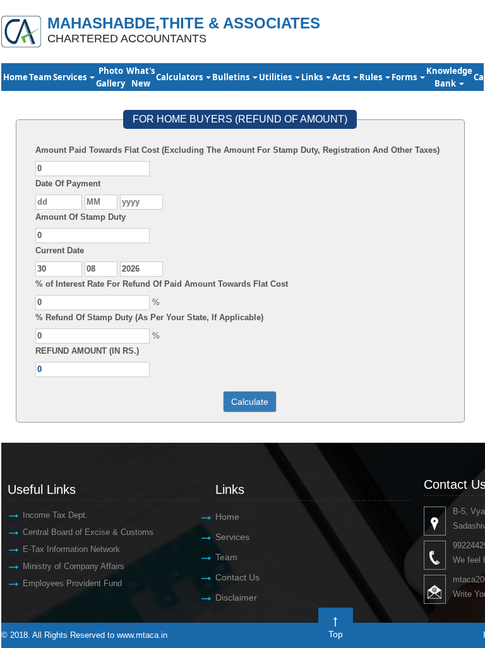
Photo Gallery (110, 77)
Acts (342, 77)
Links (313, 77)
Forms (405, 77)
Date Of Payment (67, 183)
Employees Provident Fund (72, 583)
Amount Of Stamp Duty (80, 217)
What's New (140, 77)
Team (40, 77)
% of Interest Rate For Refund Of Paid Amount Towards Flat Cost (161, 284)
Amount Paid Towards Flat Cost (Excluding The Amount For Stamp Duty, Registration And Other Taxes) (237, 150)
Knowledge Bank (449, 77)
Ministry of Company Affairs (73, 566)
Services (70, 77)
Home (15, 77)
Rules (371, 77)
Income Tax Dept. (55, 515)
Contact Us (237, 577)
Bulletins (231, 77)
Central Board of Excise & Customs (88, 532)
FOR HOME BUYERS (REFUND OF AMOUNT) (240, 119)
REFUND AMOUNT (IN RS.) (87, 351)
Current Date (59, 250)
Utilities (276, 77)
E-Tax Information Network (71, 549)
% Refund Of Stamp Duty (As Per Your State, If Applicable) (149, 317)
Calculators (180, 77)
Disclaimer (236, 597)
